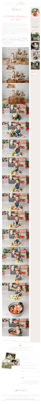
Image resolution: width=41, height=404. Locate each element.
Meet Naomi (8, 3)
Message (23, 371)
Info (29, 3)
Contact (35, 3)
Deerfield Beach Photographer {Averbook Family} (21, 341)
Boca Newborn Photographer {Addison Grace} (9, 340)
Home (5, 3)
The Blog (32, 3)
